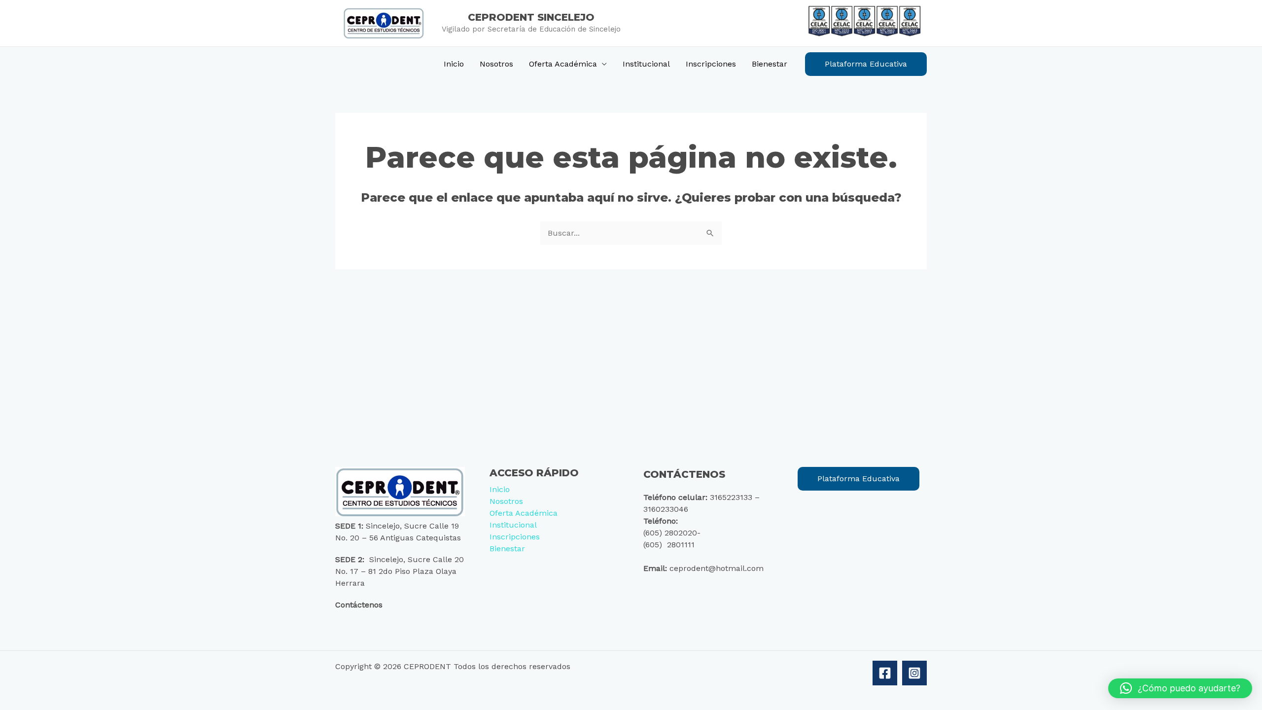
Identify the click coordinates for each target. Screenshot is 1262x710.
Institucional (646, 64)
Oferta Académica (563, 64)
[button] (866, 64)
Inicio (454, 64)
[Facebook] (885, 673)
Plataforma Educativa (858, 478)
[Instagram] (914, 673)
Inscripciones (711, 64)
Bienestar (769, 64)
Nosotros (496, 64)
